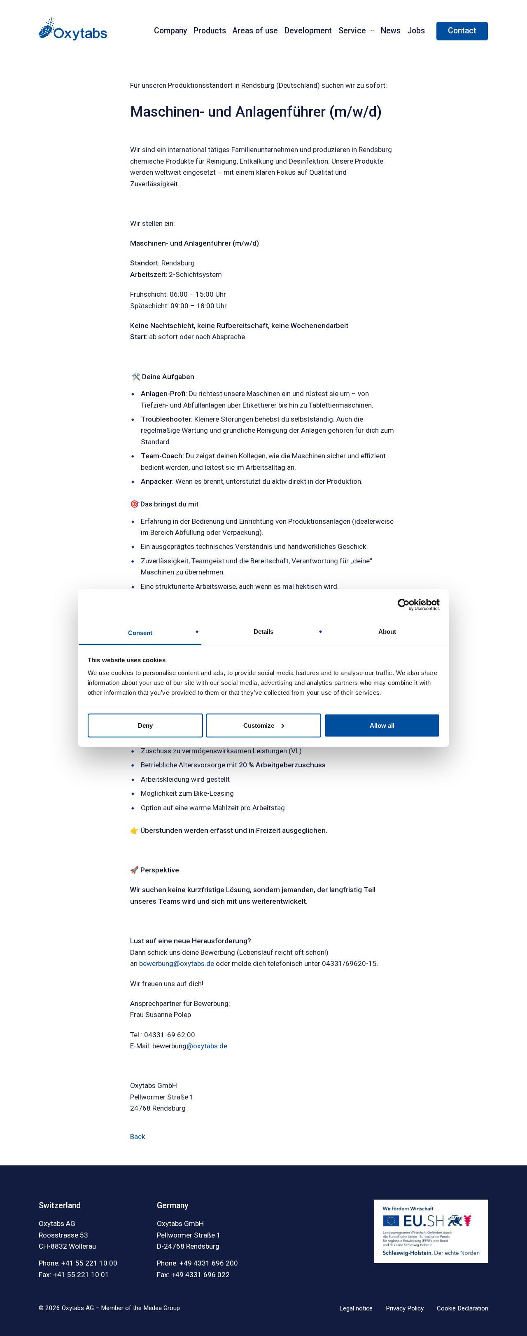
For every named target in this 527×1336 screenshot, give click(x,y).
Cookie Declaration (462, 1308)
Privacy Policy (405, 1308)
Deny (145, 725)
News (391, 30)
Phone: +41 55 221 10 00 (78, 1263)
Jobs (416, 30)
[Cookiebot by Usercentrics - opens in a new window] (404, 604)
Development (308, 30)
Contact (462, 30)
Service (352, 30)
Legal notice (356, 1308)
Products (210, 30)
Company (170, 30)
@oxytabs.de (207, 1046)
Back (137, 1136)
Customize (258, 725)
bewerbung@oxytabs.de (176, 963)
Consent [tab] (140, 632)
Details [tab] (263, 631)
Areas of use (255, 30)
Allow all (382, 725)
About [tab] (387, 631)
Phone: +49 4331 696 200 (197, 1263)
